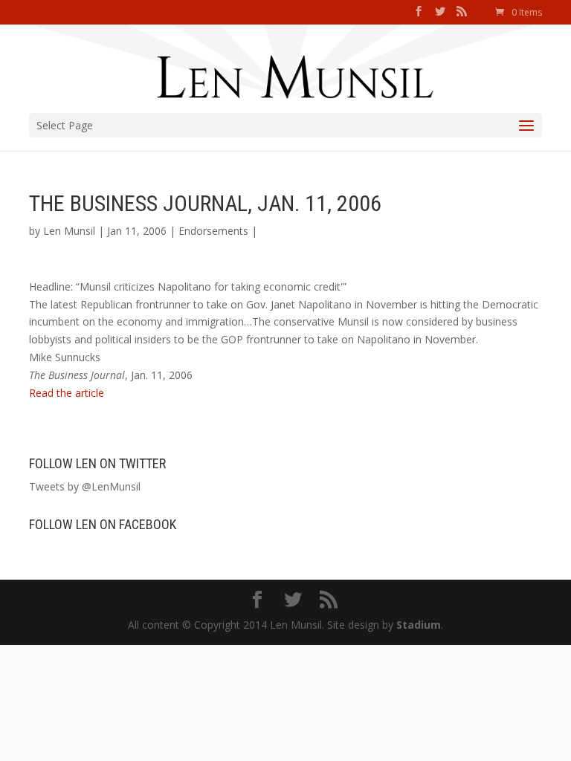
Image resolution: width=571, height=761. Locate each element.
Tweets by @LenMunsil (85, 486)
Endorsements (213, 231)
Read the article (66, 393)
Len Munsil (69, 231)
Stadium (418, 625)
